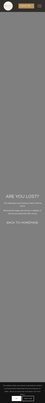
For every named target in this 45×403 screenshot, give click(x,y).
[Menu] (38, 6)
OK (17, 398)
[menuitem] (38, 6)
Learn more (28, 398)
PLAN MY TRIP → (26, 6)
